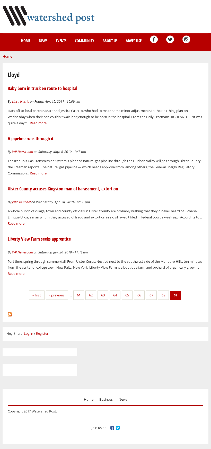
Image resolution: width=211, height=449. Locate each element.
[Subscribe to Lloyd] (10, 313)
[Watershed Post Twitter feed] (170, 39)
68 (163, 295)
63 (103, 295)
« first (36, 295)
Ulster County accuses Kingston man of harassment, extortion (63, 189)
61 (79, 295)
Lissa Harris (20, 101)
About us (110, 40)
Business (106, 399)
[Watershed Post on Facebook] (154, 39)
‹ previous (57, 295)
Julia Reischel (21, 202)
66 (139, 295)
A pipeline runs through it (31, 138)
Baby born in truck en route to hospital (42, 88)
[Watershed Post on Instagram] (186, 39)
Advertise (134, 40)
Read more (38, 123)
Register (42, 333)
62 (91, 295)
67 (151, 295)
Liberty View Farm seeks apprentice (39, 239)
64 (115, 295)
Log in (28, 333)
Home (25, 40)
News (43, 40)
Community (84, 40)
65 (127, 295)
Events (61, 40)
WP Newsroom (22, 151)
